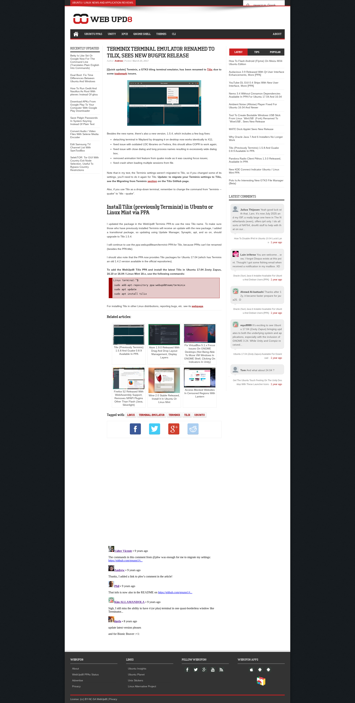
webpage (197, 306)
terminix (174, 415)
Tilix (209, 69)
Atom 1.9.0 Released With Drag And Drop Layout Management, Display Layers (164, 352)
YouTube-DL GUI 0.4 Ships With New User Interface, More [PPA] (253, 84)
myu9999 (246, 325)
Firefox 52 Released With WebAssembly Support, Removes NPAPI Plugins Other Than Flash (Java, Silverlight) (128, 398)
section (152, 181)
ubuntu (199, 415)
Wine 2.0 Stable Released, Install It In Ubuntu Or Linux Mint (164, 399)
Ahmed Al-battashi (252, 291)
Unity (112, 34)
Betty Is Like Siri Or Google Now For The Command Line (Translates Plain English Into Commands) (84, 61)
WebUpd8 (102, 699)
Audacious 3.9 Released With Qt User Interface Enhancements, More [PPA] (256, 73)
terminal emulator (152, 415)
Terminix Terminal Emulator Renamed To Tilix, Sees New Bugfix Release (160, 52)
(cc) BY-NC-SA (88, 699)
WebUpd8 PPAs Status (85, 674)
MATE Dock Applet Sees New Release (251, 129)
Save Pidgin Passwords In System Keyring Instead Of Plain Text (84, 121)
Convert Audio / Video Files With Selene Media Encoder (84, 134)
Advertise (77, 680)
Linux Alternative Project (142, 686)
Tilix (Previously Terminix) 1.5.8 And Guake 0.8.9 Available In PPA (128, 350)
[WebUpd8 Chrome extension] (261, 684)
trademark (120, 73)
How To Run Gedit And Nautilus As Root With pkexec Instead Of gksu (84, 91)
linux (131, 415)
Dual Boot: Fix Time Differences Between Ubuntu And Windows (82, 78)
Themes (161, 34)
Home (75, 34)
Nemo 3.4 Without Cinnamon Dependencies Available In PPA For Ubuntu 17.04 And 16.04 (255, 95)
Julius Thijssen (250, 209)
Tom (243, 370)
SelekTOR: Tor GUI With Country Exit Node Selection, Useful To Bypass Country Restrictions (84, 163)
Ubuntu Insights (137, 668)
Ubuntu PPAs (93, 34)
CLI (174, 34)
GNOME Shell (142, 34)
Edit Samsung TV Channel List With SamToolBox (80, 147)
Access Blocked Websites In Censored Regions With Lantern (199, 393)
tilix (187, 415)
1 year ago (276, 242)
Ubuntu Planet (136, 674)
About (277, 34)
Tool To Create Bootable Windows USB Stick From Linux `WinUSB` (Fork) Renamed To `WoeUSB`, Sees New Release (254, 118)
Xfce (124, 34)
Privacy (76, 686)
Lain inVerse (248, 254)
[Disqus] (164, 491)
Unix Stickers (135, 680)
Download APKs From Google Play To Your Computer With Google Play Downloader (83, 106)
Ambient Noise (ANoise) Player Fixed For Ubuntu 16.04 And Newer (253, 106)
